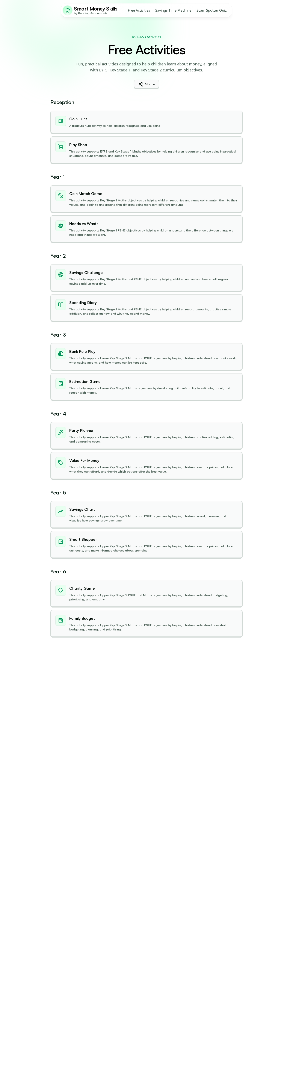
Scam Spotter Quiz (211, 10)
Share (150, 84)
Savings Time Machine (173, 10)
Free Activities (139, 10)
